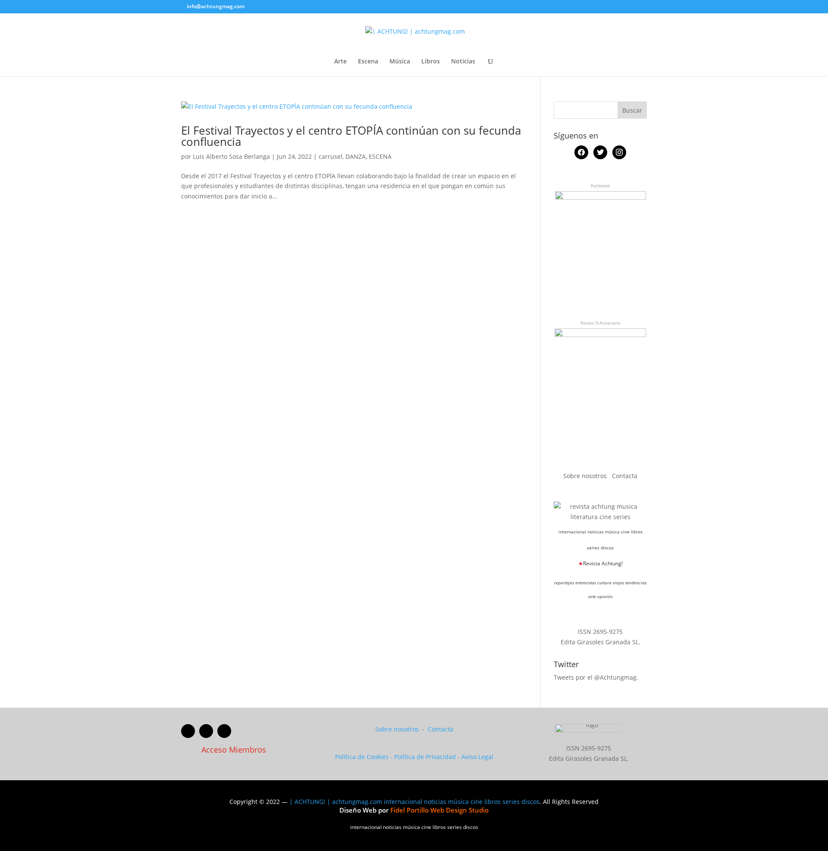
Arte (340, 61)
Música (399, 61)
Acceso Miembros (233, 749)
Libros (430, 61)
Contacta (624, 476)
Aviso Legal (477, 757)
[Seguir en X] (206, 731)
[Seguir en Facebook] (188, 731)
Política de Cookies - (364, 757)
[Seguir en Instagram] (224, 731)
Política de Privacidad (425, 757)
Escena (368, 61)
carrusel (330, 156)
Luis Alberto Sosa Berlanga (231, 156)
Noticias (463, 61)
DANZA (355, 156)
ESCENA (380, 156)
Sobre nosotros (585, 476)
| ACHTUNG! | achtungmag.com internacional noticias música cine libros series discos (414, 801)
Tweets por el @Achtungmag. (596, 677)
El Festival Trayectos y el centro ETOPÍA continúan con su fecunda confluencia (351, 136)
